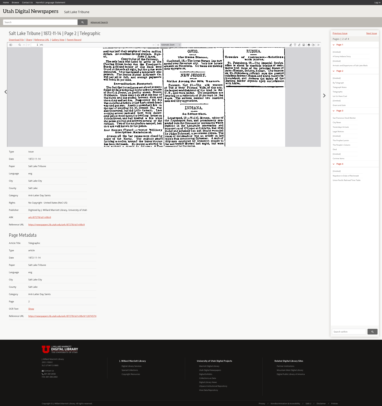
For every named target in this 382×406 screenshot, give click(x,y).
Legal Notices (338, 131)
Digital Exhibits (205, 374)
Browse (15, 2)
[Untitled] (337, 52)
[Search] (83, 22)
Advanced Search (99, 22)
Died (335, 149)
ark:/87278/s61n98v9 (39, 217)
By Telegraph (338, 82)
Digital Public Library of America (291, 374)
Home (6, 2)
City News (337, 122)
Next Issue (371, 33)
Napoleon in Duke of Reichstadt (346, 175)
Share (29, 39)
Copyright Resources (131, 374)
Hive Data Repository (208, 390)
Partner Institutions (285, 366)
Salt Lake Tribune (76, 12)
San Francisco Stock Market (344, 118)
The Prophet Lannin (341, 140)
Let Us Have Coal (340, 96)
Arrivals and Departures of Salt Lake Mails (350, 65)
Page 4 (339, 163)
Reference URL (41, 39)
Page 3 (339, 110)
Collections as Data (207, 378)
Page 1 (339, 44)
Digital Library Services (131, 366)
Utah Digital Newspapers (210, 370)
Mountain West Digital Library (290, 370)
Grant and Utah (339, 105)
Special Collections (130, 370)
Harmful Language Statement (50, 2)
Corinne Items (338, 158)
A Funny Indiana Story (342, 56)
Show (31, 308)
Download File (16, 39)
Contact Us (27, 2)
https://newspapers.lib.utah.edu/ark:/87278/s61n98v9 (56, 224)
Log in (378, 2)
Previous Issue (340, 33)
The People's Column (341, 145)
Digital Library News (208, 382)
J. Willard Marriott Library (53, 359)
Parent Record (74, 39)
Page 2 (339, 70)
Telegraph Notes (340, 87)
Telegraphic (338, 91)
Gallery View (58, 39)
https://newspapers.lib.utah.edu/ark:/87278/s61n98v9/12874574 (62, 316)
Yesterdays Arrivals (341, 127)
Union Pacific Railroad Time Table (347, 180)
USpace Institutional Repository (213, 386)
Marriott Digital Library (209, 366)
